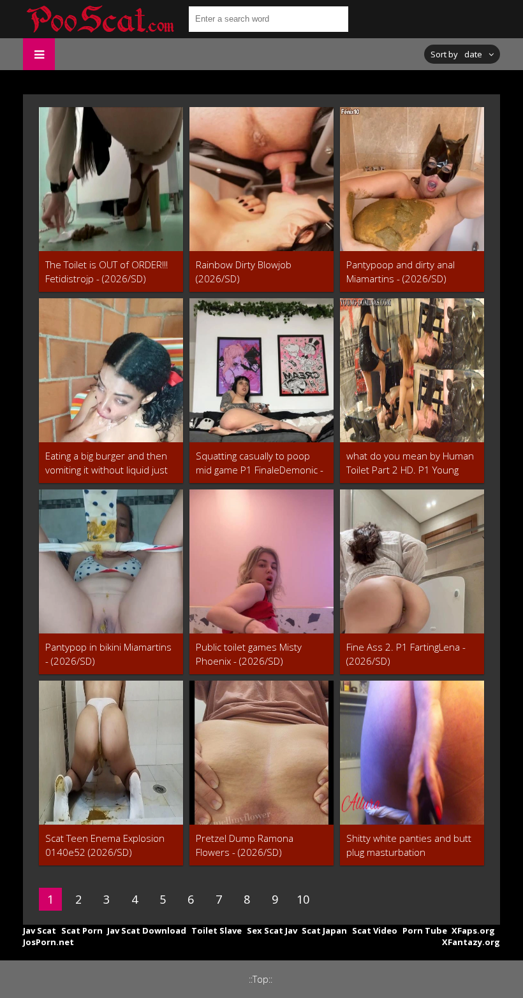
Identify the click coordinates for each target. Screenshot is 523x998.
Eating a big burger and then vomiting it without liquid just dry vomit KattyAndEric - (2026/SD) (106, 463)
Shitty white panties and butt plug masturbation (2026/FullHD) (408, 845)
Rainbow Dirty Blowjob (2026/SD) (243, 271)
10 (303, 899)
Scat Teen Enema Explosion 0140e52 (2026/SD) (105, 845)
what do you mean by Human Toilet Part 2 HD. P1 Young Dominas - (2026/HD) (410, 463)
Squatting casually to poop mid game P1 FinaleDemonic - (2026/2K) (259, 463)
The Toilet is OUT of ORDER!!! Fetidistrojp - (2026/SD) (106, 271)
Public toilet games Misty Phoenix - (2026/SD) (249, 653)
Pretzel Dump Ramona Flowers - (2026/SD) (244, 845)
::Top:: (260, 979)
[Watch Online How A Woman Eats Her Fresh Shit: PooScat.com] (99, 19)
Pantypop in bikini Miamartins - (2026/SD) (108, 653)
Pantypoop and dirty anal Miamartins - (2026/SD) (400, 271)
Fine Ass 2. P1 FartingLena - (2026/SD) (406, 653)
